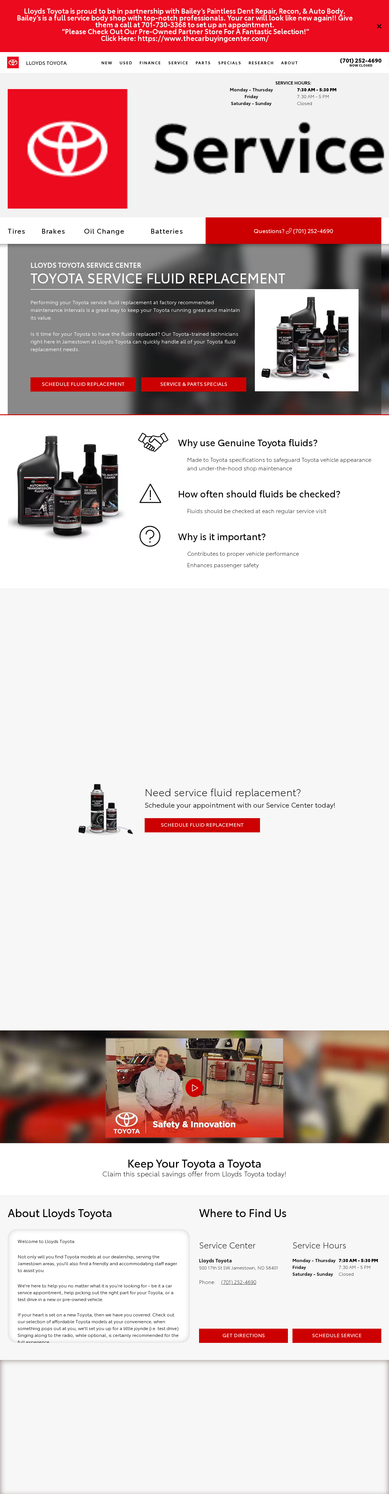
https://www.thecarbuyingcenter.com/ (203, 38)
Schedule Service (337, 1335)
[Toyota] (13, 63)
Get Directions (243, 1335)
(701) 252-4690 (361, 60)
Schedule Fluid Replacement (202, 824)
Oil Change (104, 230)
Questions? (293, 230)
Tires (16, 230)
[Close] (379, 26)
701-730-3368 (164, 24)
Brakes (53, 230)
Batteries (167, 230)
